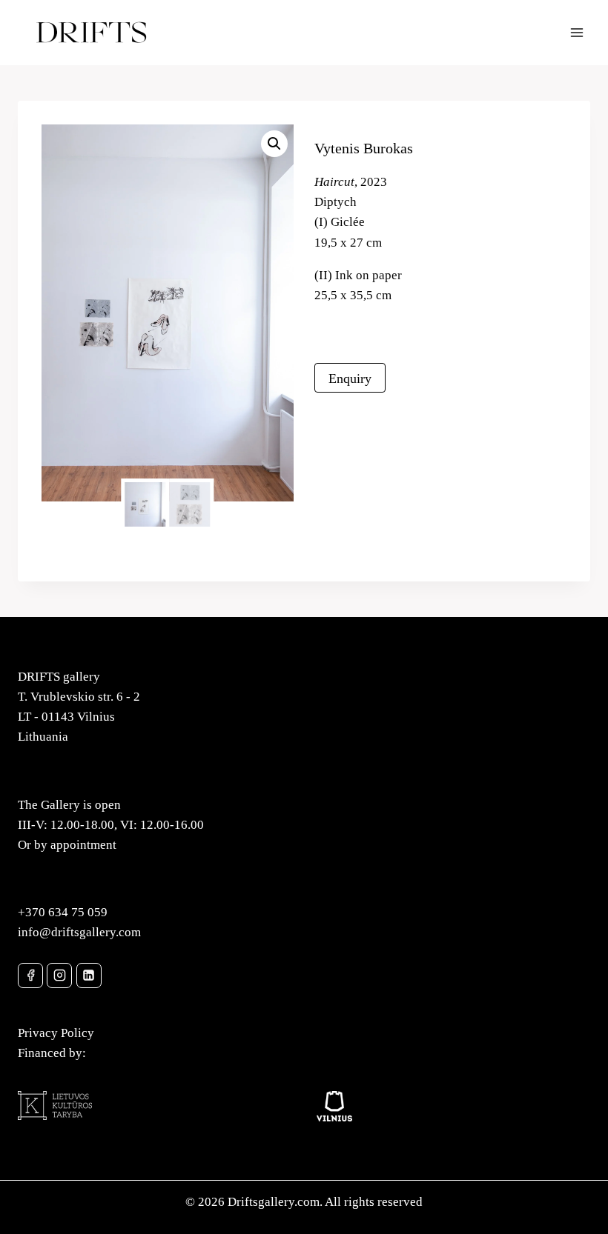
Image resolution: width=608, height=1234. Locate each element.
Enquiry (349, 378)
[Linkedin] (89, 975)
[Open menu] (576, 32)
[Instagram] (59, 975)
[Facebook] (30, 975)
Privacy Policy (56, 1033)
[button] (274, 143)
